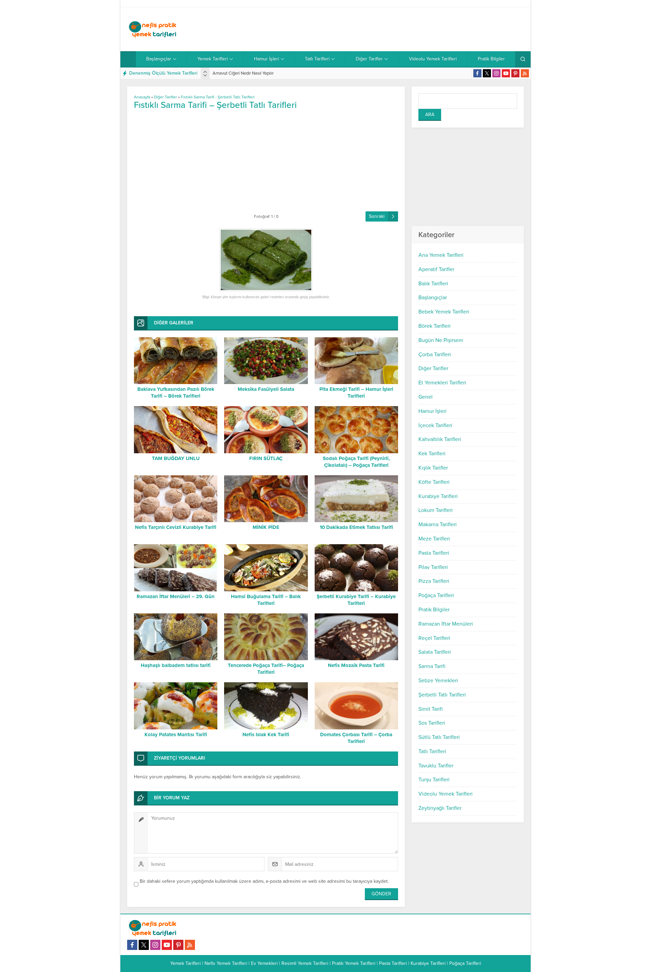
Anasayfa (142, 97)
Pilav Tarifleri (433, 567)
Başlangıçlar (432, 297)
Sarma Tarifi (432, 666)
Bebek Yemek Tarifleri (443, 311)
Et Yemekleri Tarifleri (442, 382)
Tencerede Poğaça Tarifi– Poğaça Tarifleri (266, 668)
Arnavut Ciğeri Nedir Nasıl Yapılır (243, 73)
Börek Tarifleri (434, 326)
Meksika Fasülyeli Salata (266, 389)
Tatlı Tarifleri (432, 751)
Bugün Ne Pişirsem (440, 340)
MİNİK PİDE (266, 527)
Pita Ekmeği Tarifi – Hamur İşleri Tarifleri (356, 392)
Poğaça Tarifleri (436, 595)
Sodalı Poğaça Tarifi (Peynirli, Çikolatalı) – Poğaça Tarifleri (356, 461)
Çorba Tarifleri (434, 354)
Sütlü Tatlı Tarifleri (439, 737)
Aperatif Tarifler (436, 269)
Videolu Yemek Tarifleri (445, 793)
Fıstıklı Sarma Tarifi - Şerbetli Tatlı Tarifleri (218, 97)
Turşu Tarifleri (434, 779)
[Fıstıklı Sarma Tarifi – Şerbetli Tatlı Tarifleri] (266, 259)
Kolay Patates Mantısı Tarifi (175, 734)
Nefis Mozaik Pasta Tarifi (356, 665)
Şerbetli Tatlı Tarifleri (442, 694)
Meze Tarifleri (434, 538)
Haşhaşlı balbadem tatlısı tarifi (176, 665)
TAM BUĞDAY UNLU (176, 458)
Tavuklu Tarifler (435, 765)
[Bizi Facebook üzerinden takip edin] (477, 73)
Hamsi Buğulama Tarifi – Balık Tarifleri (266, 599)
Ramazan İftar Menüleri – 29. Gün (176, 596)
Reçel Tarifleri (434, 638)
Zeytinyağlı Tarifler (439, 808)
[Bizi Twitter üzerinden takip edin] (487, 73)
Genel (425, 397)
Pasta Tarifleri (433, 553)
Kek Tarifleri (432, 453)
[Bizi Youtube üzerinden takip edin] (506, 73)
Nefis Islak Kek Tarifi (265, 734)
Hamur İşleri (432, 411)
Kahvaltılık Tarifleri (439, 439)
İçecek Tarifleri (435, 425)
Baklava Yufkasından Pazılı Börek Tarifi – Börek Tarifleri (175, 392)
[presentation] (205, 72)
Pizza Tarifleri (433, 581)
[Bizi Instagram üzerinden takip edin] (496, 73)
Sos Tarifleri (431, 723)
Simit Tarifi (430, 709)
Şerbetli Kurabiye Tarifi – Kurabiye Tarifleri (356, 599)
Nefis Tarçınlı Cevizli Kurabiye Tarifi (175, 527)
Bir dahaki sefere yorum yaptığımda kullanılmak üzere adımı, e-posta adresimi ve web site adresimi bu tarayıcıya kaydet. (264, 881)
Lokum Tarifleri (435, 510)
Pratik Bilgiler (434, 609)
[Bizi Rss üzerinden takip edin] (525, 73)
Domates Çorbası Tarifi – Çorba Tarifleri (356, 737)
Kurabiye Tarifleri (438, 496)
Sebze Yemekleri (438, 680)
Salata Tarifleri (434, 652)
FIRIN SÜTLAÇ (265, 458)
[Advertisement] (400, 29)
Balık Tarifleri (433, 283)
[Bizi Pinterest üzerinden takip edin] (515, 73)
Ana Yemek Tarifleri (440, 255)
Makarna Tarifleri (437, 524)
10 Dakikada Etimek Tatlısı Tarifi (356, 527)
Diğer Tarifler (433, 368)
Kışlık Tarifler (433, 467)
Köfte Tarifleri (434, 482)
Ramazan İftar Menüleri (445, 624)
